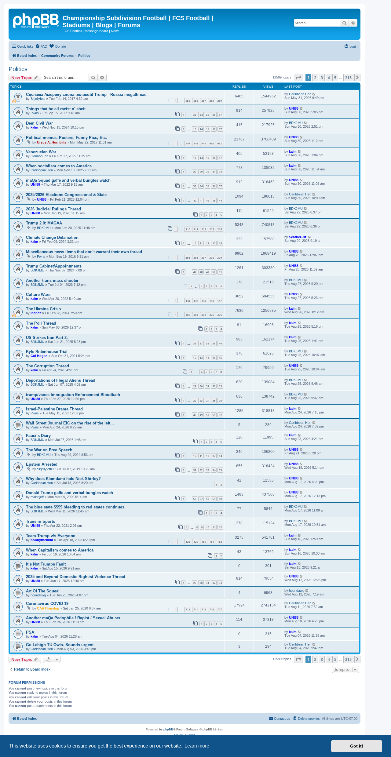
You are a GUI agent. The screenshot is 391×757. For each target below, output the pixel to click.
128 (187, 542)
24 (207, 400)
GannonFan (39, 156)
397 (203, 258)
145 (203, 301)
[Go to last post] (314, 94)
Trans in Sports (40, 521)
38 (207, 343)
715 (203, 609)
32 (220, 172)
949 (203, 143)
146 (211, 301)
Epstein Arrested (41, 464)
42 (207, 200)
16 (213, 129)
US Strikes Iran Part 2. (47, 337)
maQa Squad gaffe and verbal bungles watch (68, 180)
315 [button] (348, 77)
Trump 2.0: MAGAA (44, 223)
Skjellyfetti (38, 98)
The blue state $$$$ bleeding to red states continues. (76, 507)
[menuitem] (41, 46)
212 (203, 229)
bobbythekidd (42, 540)
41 (201, 200)
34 (201, 115)
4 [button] (328, 77)
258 (211, 101)
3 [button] (322, 77)
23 (201, 400)
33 (194, 115)
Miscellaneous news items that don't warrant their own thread (84, 251)
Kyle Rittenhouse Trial (47, 351)
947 (187, 143)
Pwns (35, 113)
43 (213, 200)
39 (213, 343)
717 (219, 609)
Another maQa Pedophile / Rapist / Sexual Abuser (73, 618)
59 (213, 499)
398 (211, 258)
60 (220, 499)
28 (194, 172)
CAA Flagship (48, 608)
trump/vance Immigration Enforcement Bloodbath (73, 394)
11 (201, 243)
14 (201, 129)
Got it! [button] (356, 746)
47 (194, 272)
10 (194, 243)
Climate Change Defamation (52, 237)
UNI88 (293, 108)
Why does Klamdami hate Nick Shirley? (63, 478)
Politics (18, 69)
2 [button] (315, 77)
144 (195, 301)
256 (195, 101)
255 (187, 101)
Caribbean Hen (300, 94)
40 (194, 200)
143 (187, 301)
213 (211, 229)
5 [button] (335, 77)
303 (195, 315)
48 (201, 272)
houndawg (38, 595)
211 (195, 229)
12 (207, 243)
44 (220, 200)
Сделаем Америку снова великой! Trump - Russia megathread (86, 94)
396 (195, 258)
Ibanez (36, 313)
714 (195, 609)
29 (201, 172)
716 (211, 609)
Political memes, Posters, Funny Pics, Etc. (66, 137)
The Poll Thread (41, 323)
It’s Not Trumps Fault (46, 564)
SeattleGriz (298, 237)
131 (211, 542)
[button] (298, 77)
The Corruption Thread (47, 366)
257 (203, 101)
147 (219, 301)
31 (213, 172)
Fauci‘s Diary (38, 435)
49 (207, 272)
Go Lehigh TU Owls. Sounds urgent (59, 644)
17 (220, 129)
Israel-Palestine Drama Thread (54, 409)
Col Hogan (39, 356)
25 (213, 400)
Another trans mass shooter (52, 280)
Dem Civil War (39, 123)
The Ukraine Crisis (43, 309)
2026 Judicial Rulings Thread (53, 209)
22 (194, 400)
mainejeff (37, 497)
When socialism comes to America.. (60, 166)
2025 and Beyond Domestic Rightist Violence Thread (75, 576)
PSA (30, 632)
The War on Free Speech (49, 450)
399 (219, 258)
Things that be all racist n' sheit (56, 109)
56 (194, 499)
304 (203, 315)
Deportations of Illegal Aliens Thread (60, 380)
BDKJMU (296, 123)
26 (220, 400)
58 (207, 499)
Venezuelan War (41, 152)
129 (195, 542)
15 (207, 129)
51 (220, 272)
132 (219, 542)
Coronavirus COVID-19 (47, 603)
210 (187, 229)
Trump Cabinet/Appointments (54, 266)
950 (211, 143)
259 (219, 101)
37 (220, 115)
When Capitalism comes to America (59, 550)
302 (187, 315)
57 (201, 499)
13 (194, 129)
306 (219, 315)
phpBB (168, 729)
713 (187, 609)
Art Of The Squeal (43, 591)
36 (213, 115)
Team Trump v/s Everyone (50, 535)
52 (220, 415)
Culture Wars (38, 294)
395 (187, 258)
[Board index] (36, 20)
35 (207, 115)
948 (195, 143)
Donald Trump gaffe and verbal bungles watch (69, 492)
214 (219, 229)
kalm (34, 127)
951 (219, 143)
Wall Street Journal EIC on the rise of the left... (70, 423)
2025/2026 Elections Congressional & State (66, 194)
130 (203, 542)
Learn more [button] (197, 745)
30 (207, 172)
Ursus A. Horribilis (51, 142)
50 (213, 272)
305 (211, 315)
